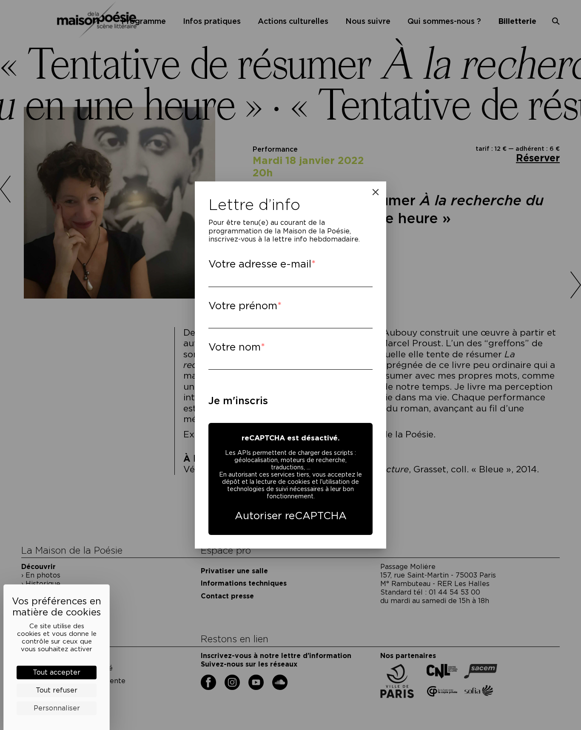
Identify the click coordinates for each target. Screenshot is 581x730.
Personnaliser (57, 708)
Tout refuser (56, 690)
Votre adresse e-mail (259, 264)
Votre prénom (242, 305)
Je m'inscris (238, 400)
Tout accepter (56, 672)
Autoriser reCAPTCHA (291, 515)
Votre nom (234, 347)
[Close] (375, 192)
